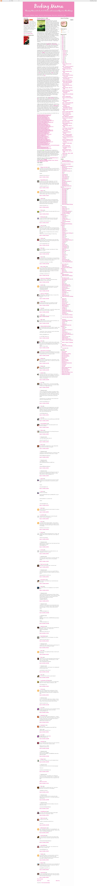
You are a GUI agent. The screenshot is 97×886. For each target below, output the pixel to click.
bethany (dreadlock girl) (45, 326)
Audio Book (64, 174)
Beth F (42, 319)
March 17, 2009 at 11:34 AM (44, 347)
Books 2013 (64, 196)
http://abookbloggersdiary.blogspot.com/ (44, 148)
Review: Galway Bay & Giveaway (43, 19)
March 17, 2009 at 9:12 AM (44, 222)
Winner (63, 344)
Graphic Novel (64, 245)
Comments (64, 32)
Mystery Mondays (65, 284)
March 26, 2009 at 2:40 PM (44, 832)
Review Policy (64, 302)
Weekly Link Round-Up (66, 338)
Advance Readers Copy (66, 168)
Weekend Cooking (65, 336)
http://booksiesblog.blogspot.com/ (43, 144)
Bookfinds (63, 358)
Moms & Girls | (54, 15)
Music (63, 282)
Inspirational (64, 254)
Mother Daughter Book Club (67, 367)
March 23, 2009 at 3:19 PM (44, 792)
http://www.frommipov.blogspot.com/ (43, 143)
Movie (63, 281)
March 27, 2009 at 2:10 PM (44, 842)
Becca (42, 657)
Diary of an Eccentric (43, 781)
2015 (63, 41)
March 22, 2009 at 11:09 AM (44, 756)
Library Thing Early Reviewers (67, 261)
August (64, 55)
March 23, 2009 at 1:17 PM (44, 783)
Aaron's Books (64, 351)
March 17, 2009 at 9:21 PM (44, 590)
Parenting (63, 291)
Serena (42, 256)
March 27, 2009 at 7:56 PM (44, 851)
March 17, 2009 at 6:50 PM (44, 553)
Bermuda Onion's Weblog (66, 353)
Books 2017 (64, 200)
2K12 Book (64, 167)
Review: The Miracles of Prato (67, 139)
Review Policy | (60, 15)
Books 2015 (64, 198)
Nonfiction (64, 287)
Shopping (64, 312)
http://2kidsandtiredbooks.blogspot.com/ (44, 114)
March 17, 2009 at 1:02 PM (44, 420)
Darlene (42, 301)
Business (63, 206)
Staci (41, 674)
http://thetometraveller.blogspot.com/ (43, 129)
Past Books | (27, 15)
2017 (63, 38)
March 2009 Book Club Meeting (67, 116)
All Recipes (64, 352)
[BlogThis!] (38, 162)
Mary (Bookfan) (43, 636)
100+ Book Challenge (65, 160)
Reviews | (37, 15)
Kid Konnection (64, 259)
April (64, 61)
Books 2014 (64, 197)
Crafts (63, 220)
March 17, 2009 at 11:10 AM (44, 323)
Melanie (42, 190)
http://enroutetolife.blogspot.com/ (43, 128)
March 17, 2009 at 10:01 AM (44, 245)
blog (44, 75)
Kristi (41, 521)
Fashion (63, 235)
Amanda (42, 372)
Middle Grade (64, 274)
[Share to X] (39, 162)
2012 (63, 45)
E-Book (63, 229)
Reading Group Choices (66, 373)
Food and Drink (64, 238)
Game (63, 243)
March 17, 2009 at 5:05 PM (44, 518)
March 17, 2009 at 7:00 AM (44, 177)
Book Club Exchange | (47, 15)
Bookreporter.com (65, 359)
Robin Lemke (43, 818)
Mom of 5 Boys (43, 266)
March (64, 62)
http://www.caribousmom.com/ (42, 136)
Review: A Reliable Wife (66, 96)
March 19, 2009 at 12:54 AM (44, 704)
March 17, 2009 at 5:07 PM (44, 529)
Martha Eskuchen (44, 827)
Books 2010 (64, 192)
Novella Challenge (65, 288)
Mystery (63, 283)
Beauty (63, 180)
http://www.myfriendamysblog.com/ (43, 118)
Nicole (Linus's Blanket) (45, 278)
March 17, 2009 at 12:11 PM (44, 363)
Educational (64, 230)
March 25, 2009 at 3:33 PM (44, 815)
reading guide (55, 105)
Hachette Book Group (53, 157)
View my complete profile (28, 33)
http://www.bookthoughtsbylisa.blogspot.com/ (45, 122)
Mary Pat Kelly (54, 44)
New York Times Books (66, 369)
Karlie (42, 508)
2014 (63, 42)
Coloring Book (64, 215)
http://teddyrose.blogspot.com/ (42, 123)
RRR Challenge (64, 305)
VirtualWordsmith (44, 811)
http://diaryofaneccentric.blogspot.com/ (44, 140)
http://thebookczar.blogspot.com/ (43, 133)
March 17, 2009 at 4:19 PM (44, 488)
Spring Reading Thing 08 (66, 320)
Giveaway (63, 244)
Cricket (42, 689)
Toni (41, 382)
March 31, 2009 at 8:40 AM (44, 869)
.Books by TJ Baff (44, 293)
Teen (63, 322)
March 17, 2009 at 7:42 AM (44, 187)
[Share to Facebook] (40, 162)
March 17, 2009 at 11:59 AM (44, 355)
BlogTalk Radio (64, 184)
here (39, 72)
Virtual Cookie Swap (65, 333)
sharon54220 (43, 845)
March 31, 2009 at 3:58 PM (44, 877)
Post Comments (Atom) (46, 882)
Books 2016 (64, 199)
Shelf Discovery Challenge (66, 311)
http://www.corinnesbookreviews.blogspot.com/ (45, 120)
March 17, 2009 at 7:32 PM (44, 561)
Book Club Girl (64, 357)
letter (52, 72)
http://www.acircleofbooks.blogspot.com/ (44, 119)
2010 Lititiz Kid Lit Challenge (67, 166)
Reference (64, 299)
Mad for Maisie (64, 264)
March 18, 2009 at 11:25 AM (44, 671)
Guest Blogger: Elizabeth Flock (67, 128)
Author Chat (64, 175)
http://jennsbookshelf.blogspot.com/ (43, 132)
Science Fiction (64, 306)
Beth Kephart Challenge (66, 181)
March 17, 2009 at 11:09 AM (44, 305)
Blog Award (64, 183)
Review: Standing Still (66, 145)
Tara (41, 308)
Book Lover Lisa (43, 564)
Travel (63, 328)
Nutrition (63, 289)
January (64, 155)
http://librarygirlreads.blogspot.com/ (43, 139)
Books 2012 (64, 195)
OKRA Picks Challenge (66, 290)
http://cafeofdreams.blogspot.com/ (43, 131)
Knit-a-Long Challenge (66, 260)
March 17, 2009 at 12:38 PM (44, 403)
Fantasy (63, 234)
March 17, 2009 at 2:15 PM (44, 441)
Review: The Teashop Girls (67, 80)
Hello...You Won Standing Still (67, 102)
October (64, 53)
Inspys (63, 256)
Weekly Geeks (64, 337)
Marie (42, 248)
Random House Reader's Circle (67, 372)
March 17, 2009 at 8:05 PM (44, 567)
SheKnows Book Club (66, 310)
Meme (63, 269)
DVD (63, 227)
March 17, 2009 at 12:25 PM (44, 387)
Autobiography (64, 177)
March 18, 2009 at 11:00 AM (44, 663)
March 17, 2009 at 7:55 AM (44, 195)
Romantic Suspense (65, 304)
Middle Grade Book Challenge (67, 275)
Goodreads (64, 365)
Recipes (63, 298)
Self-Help (63, 307)
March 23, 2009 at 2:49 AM (44, 771)
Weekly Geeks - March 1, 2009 (67, 153)
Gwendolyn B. (43, 715)
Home (65, 15)
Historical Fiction (65, 250)
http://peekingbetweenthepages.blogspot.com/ (45, 130)
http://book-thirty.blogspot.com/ (42, 116)
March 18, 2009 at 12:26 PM (44, 677)
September (65, 54)
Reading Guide (42, 161)
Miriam (42, 210)
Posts (63, 30)
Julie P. (31, 19)
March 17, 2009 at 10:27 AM (44, 275)
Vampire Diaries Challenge (66, 329)
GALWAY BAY (48, 44)
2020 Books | (32, 15)
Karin (41, 650)
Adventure (64, 169)
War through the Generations (67, 334)
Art (62, 173)
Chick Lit (63, 207)
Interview (63, 257)
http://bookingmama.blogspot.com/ (43, 127)
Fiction (53, 160)
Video (63, 330)
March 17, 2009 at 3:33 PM (44, 457)
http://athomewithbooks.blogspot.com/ (44, 115)
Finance (63, 237)
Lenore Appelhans (44, 423)
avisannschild (43, 835)
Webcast (63, 335)
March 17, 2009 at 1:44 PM (44, 427)
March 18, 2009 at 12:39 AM (44, 623)
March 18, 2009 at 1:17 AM (44, 633)
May (63, 59)
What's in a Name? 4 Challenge (67, 342)
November (64, 51)
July (63, 57)
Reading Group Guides (66, 374)
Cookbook (64, 218)
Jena (41, 406)
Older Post (58, 880)
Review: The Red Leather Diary (67, 111)
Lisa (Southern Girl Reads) (45, 680)
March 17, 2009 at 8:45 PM (44, 583)
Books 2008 (64, 190)
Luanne (42, 549)
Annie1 (42, 478)
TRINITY (43, 52)
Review (47, 161)
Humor (63, 253)
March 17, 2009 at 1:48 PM (44, 434)
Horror (63, 252)
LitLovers (63, 366)
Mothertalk (64, 280)
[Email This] (37, 162)
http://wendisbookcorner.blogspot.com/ (44, 146)
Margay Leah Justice (44, 167)
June (64, 58)
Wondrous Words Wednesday (67, 345)
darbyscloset (43, 626)
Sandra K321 (43, 872)
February (64, 154)
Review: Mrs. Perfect (66, 121)
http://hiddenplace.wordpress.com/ (43, 137)
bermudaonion (43, 579)
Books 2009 (64, 191)
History (63, 251)
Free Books (64, 241)
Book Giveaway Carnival (66, 149)
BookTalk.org (64, 361)
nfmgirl (42, 198)
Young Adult (64, 348)
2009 (63, 49)
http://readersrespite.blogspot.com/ (43, 117)
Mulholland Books (65, 368)
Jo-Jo (42, 707)
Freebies (63, 242)
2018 (63, 37)
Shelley (42, 238)
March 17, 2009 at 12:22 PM (44, 379)
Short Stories (64, 313)
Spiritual (63, 319)
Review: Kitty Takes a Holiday (67, 90)
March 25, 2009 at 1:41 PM (44, 808)
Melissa (42, 430)
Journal (63, 258)
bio (37, 98)
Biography (64, 182)
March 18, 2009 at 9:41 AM (44, 647)
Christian (63, 210)
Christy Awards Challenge (66, 211)
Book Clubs (42, 160)
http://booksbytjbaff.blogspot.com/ (43, 135)
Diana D (42, 862)
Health (63, 249)
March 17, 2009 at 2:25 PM (44, 448)
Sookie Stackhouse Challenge (67, 314)
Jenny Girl (42, 225)
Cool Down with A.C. (65, 219)
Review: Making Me (65, 73)
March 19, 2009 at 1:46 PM (44, 712)
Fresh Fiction (64, 364)
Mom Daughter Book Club (66, 279)
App (62, 172)
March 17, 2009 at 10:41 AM (44, 290)
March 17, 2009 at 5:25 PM (44, 539)
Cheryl (42, 586)
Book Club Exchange (65, 188)
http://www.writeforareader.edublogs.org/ (44, 134)
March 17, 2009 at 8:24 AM (44, 207)
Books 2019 (64, 203)
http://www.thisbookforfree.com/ (42, 147)
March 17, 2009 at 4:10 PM (44, 475)
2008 (63, 157)
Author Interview (65, 176)
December (64, 50)
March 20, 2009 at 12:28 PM (44, 738)
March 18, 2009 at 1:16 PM (44, 686)
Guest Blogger (64, 246)
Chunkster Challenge (47, 160)
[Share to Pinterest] (41, 162)
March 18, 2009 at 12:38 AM (44, 612)
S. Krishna (42, 514)
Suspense (64, 321)
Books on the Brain (65, 360)
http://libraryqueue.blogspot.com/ (43, 124)
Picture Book (64, 292)
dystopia (63, 228)
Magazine (63, 265)
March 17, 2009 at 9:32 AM (44, 235)
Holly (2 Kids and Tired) (45, 350)
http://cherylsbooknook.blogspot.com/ (43, 125)
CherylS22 (42, 741)
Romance (63, 303)
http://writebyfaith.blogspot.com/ (42, 142)
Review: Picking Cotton (66, 112)
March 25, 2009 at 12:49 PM (44, 799)
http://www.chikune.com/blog (42, 138)
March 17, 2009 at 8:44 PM (44, 576)
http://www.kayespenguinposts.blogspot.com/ (45, 141)
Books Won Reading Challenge (67, 204)
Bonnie (42, 444)
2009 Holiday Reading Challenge (67, 161)
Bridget (42, 358)
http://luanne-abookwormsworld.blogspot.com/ (45, 126)
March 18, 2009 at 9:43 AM (44, 654)
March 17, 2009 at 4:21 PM (44, 505)
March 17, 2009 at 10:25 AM (44, 263)
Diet (62, 226)
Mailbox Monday (65, 266)
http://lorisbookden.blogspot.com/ (43, 121)
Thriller (63, 327)
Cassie (42, 532)
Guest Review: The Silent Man (67, 120)
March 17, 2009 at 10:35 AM (44, 282)
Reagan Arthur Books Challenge (67, 296)
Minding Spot (43, 216)
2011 (63, 46)
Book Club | (41, 15)
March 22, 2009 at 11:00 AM (44, 748)
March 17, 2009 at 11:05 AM (44, 298)
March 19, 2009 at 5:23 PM (44, 722)
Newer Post (39, 880)
